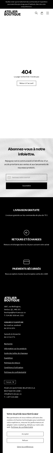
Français (8, 382)
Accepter (25, 434)
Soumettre (26, 185)
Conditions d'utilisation (13, 367)
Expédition (8, 358)
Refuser (25, 440)
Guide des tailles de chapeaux (16, 353)
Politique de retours (12, 362)
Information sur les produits (15, 348)
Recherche (8, 344)
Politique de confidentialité (22, 427)
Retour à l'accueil (27, 83)
